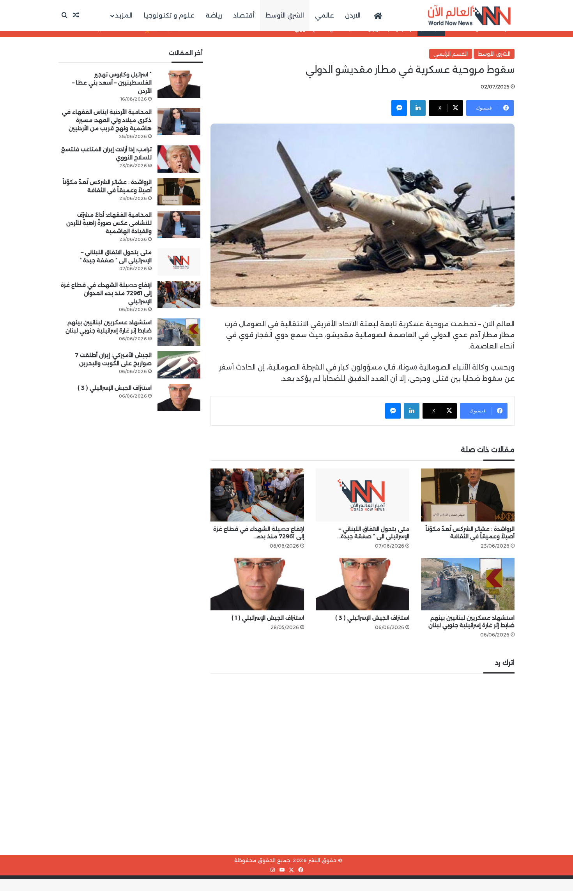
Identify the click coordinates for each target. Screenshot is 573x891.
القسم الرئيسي (450, 54)
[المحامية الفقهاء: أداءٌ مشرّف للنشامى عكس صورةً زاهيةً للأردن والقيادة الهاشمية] (178, 224)
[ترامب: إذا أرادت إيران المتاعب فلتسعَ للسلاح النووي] (178, 159)
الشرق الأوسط (284, 15)
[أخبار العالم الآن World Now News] (469, 15)
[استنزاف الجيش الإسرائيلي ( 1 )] (257, 584)
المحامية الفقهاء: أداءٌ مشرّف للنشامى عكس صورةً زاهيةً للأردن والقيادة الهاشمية (109, 223)
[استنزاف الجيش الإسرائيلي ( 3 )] (362, 584)
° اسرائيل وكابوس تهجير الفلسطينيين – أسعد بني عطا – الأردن (112, 82)
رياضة (213, 15)
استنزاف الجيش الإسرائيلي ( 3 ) (372, 617)
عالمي (324, 15)
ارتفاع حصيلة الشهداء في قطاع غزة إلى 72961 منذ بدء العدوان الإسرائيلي (106, 293)
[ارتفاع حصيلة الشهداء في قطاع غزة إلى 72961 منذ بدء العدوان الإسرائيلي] (257, 494)
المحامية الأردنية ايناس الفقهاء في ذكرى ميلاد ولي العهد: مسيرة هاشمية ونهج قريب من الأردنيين (107, 120)
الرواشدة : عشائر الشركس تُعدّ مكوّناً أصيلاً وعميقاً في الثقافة (470, 532)
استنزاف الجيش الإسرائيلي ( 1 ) (268, 617)
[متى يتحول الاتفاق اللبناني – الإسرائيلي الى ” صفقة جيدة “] (362, 494)
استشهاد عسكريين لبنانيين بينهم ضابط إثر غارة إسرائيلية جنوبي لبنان (471, 621)
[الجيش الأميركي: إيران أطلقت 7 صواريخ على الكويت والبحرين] (178, 364)
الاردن (353, 15)
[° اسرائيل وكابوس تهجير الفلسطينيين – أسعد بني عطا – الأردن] (178, 84)
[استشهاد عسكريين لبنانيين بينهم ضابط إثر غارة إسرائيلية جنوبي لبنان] (468, 584)
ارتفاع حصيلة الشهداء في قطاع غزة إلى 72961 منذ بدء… (258, 532)
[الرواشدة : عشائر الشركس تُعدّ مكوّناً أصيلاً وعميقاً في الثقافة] (468, 494)
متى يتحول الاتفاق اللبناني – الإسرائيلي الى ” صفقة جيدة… (373, 532)
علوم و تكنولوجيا (169, 15)
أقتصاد (244, 15)
